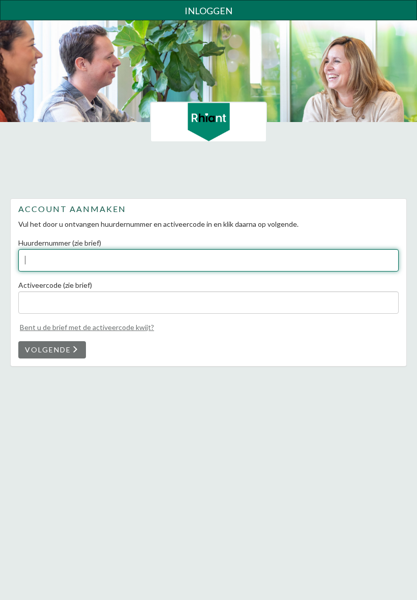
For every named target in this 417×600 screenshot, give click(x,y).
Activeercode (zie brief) (55, 285)
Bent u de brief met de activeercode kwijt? (87, 327)
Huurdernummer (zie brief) (59, 242)
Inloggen (208, 10)
